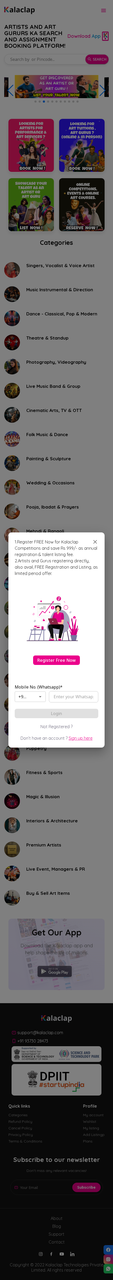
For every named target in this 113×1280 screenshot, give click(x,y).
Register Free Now (56, 660)
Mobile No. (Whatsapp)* (39, 687)
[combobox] (22, 696)
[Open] (40, 696)
